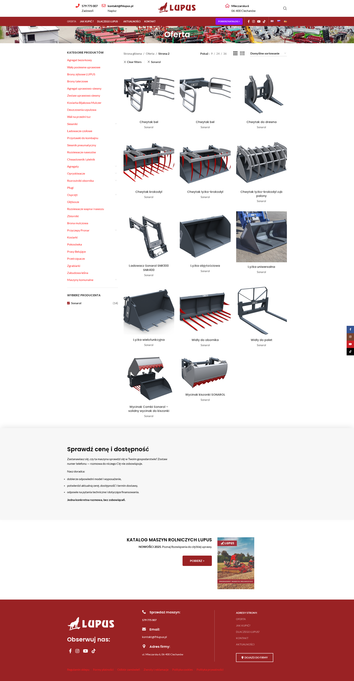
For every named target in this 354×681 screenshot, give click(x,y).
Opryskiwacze (76, 173)
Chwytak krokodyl (148, 192)
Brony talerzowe (77, 81)
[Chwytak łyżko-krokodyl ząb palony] (261, 162)
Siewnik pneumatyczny (81, 145)
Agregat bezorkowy (79, 60)
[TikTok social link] (264, 21)
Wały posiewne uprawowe (83, 67)
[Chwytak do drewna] (261, 92)
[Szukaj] (285, 8)
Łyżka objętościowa (205, 266)
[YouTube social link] (259, 21)
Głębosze (73, 202)
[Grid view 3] (235, 53)
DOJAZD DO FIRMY (256, 657)
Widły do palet (261, 340)
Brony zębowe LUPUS (81, 74)
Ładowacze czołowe (79, 131)
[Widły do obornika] (205, 310)
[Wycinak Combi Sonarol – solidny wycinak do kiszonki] (149, 379)
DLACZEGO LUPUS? (248, 631)
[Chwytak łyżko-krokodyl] (205, 162)
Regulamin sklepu (78, 669)
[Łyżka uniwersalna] (261, 237)
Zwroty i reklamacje (156, 669)
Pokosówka (74, 244)
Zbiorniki (73, 216)
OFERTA (241, 619)
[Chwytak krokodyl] (149, 162)
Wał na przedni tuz (79, 116)
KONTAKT (242, 638)
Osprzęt (72, 195)
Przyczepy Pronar (78, 230)
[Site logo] (177, 13)
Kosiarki (72, 237)
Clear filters (134, 62)
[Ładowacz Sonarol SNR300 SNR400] (149, 236)
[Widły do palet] (261, 310)
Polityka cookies (182, 669)
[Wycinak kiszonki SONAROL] (205, 373)
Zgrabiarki (73, 265)
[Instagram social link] (253, 21)
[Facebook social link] (249, 21)
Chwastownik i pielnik (81, 159)
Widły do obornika (205, 340)
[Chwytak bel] (149, 92)
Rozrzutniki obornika (80, 180)
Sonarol (76, 303)
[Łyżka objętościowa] (205, 236)
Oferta (150, 53)
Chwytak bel (149, 122)
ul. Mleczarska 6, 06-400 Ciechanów (162, 654)
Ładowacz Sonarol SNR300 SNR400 (149, 268)
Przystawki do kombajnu (82, 138)
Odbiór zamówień (128, 669)
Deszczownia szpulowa (81, 109)
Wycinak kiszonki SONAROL (205, 394)
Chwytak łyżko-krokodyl (205, 192)
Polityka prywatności (210, 669)
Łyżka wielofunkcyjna (149, 340)
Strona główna (133, 53)
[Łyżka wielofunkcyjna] (149, 310)
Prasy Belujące (76, 251)
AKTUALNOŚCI (245, 644)
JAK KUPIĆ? (243, 625)
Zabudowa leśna (77, 272)
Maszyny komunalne (80, 279)
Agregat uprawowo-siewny (84, 88)
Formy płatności (103, 669)
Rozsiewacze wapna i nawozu (85, 209)
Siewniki (72, 124)
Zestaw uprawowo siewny (83, 95)
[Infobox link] (86, 8)
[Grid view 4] (242, 53)
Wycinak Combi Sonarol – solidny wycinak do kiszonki (148, 409)
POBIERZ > (197, 560)
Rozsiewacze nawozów (81, 152)
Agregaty (73, 166)
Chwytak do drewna (262, 122)
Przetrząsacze (76, 258)
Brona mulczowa (77, 223)
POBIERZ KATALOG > (229, 21)
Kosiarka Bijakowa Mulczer (84, 102)
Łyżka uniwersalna (261, 267)
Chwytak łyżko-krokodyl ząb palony (261, 194)
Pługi (70, 187)
